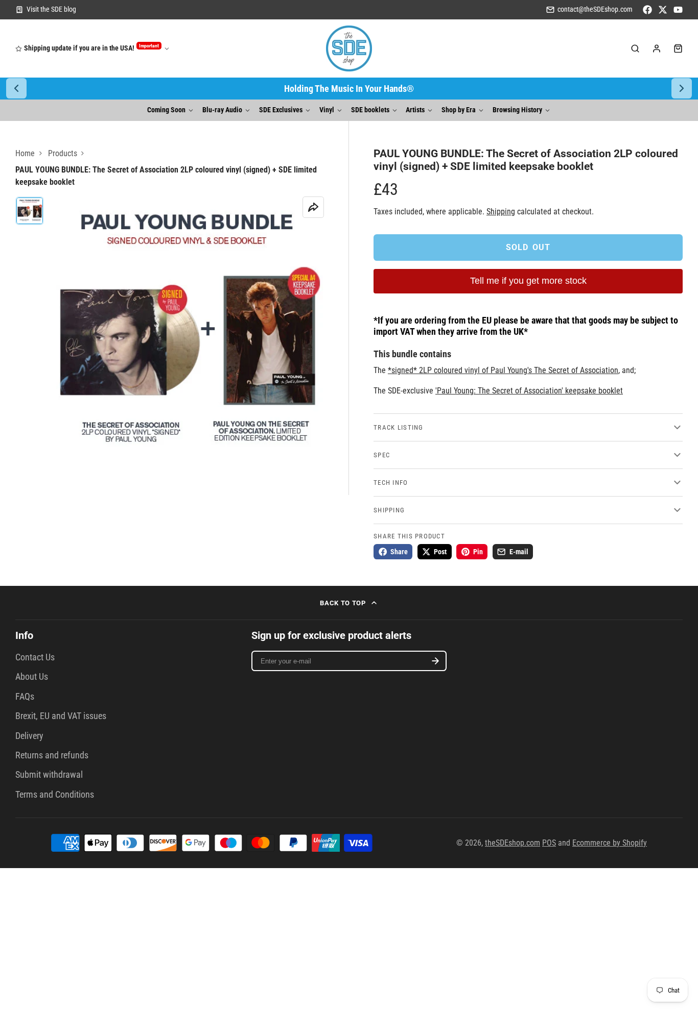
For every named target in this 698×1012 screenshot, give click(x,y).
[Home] (349, 48)
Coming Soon (166, 110)
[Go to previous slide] (16, 88)
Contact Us (35, 657)
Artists (415, 110)
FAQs (24, 697)
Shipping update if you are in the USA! (91, 48)
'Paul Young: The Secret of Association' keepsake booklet (529, 391)
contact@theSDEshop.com (595, 9)
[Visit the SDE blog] (45, 9)
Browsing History (517, 110)
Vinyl (326, 110)
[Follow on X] (662, 9)
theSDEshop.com (512, 843)
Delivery (29, 736)
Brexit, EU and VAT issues (60, 716)
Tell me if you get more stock (528, 281)
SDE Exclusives (281, 110)
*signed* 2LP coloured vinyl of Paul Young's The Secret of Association (503, 370)
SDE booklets (370, 110)
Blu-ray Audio (222, 110)
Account (656, 48)
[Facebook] (647, 9)
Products (62, 153)
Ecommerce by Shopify (609, 843)
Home (25, 153)
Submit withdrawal (49, 775)
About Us (31, 677)
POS (549, 843)
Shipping (500, 211)
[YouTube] (678, 9)
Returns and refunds (51, 755)
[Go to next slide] (681, 88)
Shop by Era (458, 110)
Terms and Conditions (54, 794)
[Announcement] (349, 89)
